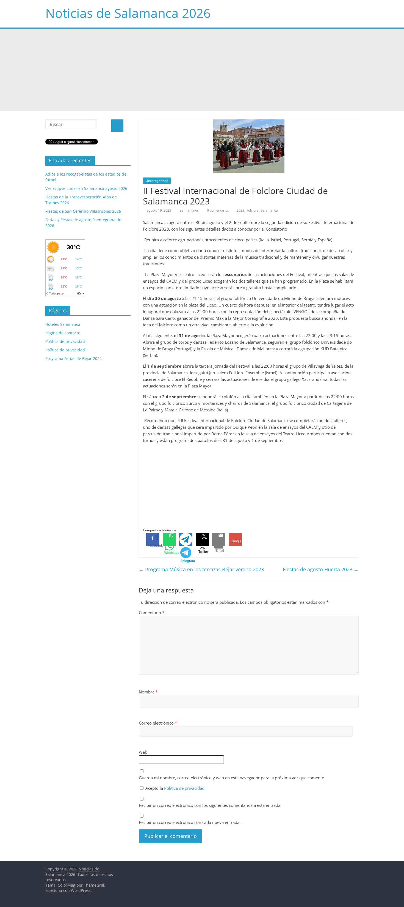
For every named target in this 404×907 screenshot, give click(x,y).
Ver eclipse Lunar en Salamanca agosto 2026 (86, 188)
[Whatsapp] (169, 539)
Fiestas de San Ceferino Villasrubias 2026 (83, 211)
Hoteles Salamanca (62, 324)
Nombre (148, 692)
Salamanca (269, 210)
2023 (240, 210)
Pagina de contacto (62, 332)
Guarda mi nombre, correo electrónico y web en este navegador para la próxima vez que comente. (232, 777)
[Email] (218, 539)
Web (143, 752)
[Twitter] (202, 539)
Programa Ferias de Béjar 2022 (73, 358)
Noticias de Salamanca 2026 (128, 12)
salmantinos (190, 210)
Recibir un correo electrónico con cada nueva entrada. (189, 822)
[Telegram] (185, 539)
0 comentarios (217, 210)
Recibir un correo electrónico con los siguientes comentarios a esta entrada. (210, 805)
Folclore (253, 210)
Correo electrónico (158, 723)
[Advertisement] (202, 69)
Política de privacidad (184, 788)
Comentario (151, 612)
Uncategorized (157, 180)
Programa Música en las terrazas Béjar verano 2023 (201, 569)
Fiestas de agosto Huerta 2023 (321, 569)
